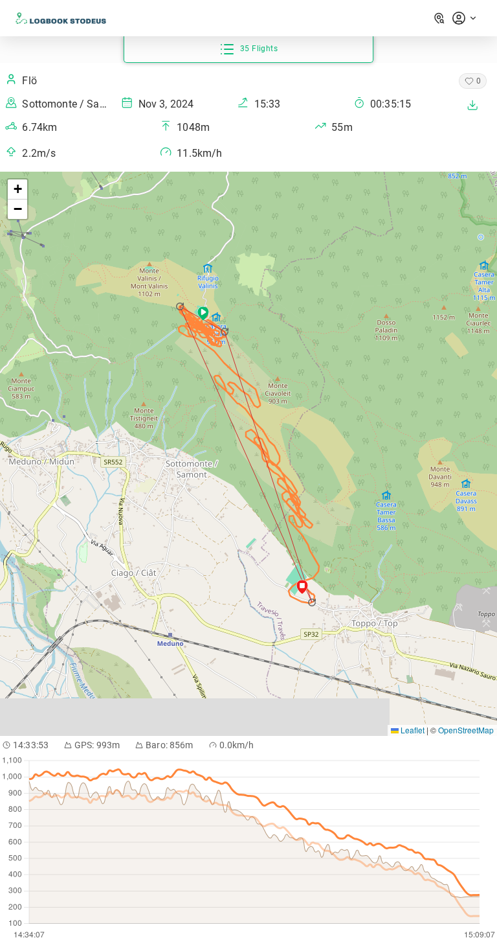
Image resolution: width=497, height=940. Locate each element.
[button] (225, 331)
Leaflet (412, 729)
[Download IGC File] (472, 105)
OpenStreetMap (466, 729)
